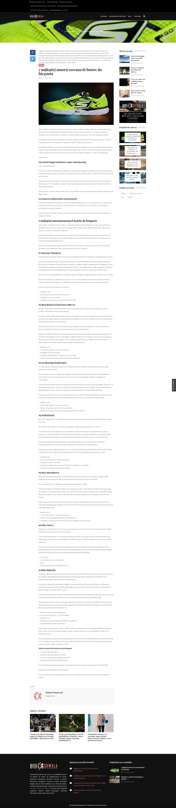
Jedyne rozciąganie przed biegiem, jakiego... (137, 70)
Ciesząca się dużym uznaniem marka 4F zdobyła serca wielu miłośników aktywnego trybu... (42, 736)
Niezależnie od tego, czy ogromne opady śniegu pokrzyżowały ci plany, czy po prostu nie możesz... (99, 737)
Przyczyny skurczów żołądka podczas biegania (138, 81)
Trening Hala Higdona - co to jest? (58, 10)
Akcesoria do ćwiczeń (117, 16)
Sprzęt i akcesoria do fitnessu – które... (138, 92)
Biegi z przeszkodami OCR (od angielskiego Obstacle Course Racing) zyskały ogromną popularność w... (71, 737)
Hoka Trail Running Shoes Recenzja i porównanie (137, 58)
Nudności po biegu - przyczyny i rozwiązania (59, 2)
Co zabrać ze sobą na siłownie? (39, 10)
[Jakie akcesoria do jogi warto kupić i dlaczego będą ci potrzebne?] (132, 112)
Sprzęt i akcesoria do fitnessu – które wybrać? (43, 6)
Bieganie (104, 16)
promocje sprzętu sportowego (39, 788)
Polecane (137, 16)
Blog (130, 16)
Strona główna (69, 31)
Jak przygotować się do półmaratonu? (67, 6)
